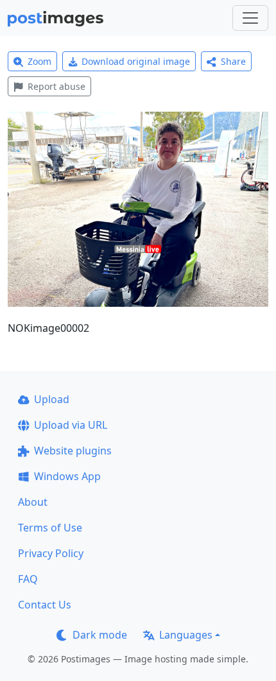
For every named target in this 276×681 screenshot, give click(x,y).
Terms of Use (50, 528)
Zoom (39, 61)
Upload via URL (70, 425)
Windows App (67, 476)
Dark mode (100, 635)
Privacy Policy (50, 553)
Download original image (136, 61)
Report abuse (56, 86)
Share (233, 61)
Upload (51, 399)
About (32, 502)
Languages (185, 635)
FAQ (28, 579)
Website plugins (73, 451)
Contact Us (44, 605)
